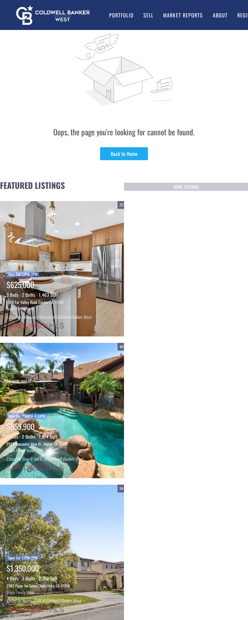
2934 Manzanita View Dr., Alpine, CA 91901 (37, 444)
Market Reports (183, 15)
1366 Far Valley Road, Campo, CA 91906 (35, 302)
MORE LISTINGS (186, 186)
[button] (53, 15)
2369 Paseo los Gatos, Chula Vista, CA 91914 (38, 585)
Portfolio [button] (121, 15)
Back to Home (124, 154)
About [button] (220, 15)
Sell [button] (148, 15)
